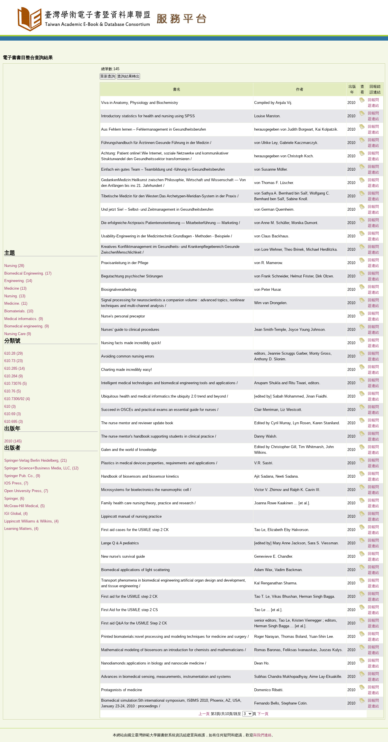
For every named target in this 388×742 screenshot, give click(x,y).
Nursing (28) (14, 266)
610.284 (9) (13, 376)
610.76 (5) (12, 391)
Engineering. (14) (18, 281)
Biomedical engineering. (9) (26, 326)
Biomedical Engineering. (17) (27, 273)
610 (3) (10, 406)
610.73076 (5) (15, 383)
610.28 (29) (13, 353)
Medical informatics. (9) (23, 319)
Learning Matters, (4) (21, 528)
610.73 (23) (13, 361)
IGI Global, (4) (16, 513)
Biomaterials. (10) (18, 311)
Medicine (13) (15, 288)
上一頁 (204, 714)
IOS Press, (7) (16, 483)
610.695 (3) (13, 421)
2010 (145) (13, 441)
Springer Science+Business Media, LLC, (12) (41, 468)
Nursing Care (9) (17, 334)
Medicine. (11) (15, 303)
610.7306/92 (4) (17, 399)
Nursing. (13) (14, 296)
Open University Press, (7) (26, 491)
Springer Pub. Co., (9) (22, 476)
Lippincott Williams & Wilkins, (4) (31, 521)
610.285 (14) (14, 368)
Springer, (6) (14, 498)
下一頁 (262, 714)
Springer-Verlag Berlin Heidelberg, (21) (35, 460)
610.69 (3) (12, 414)
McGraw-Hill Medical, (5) (24, 506)
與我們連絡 (262, 735)
